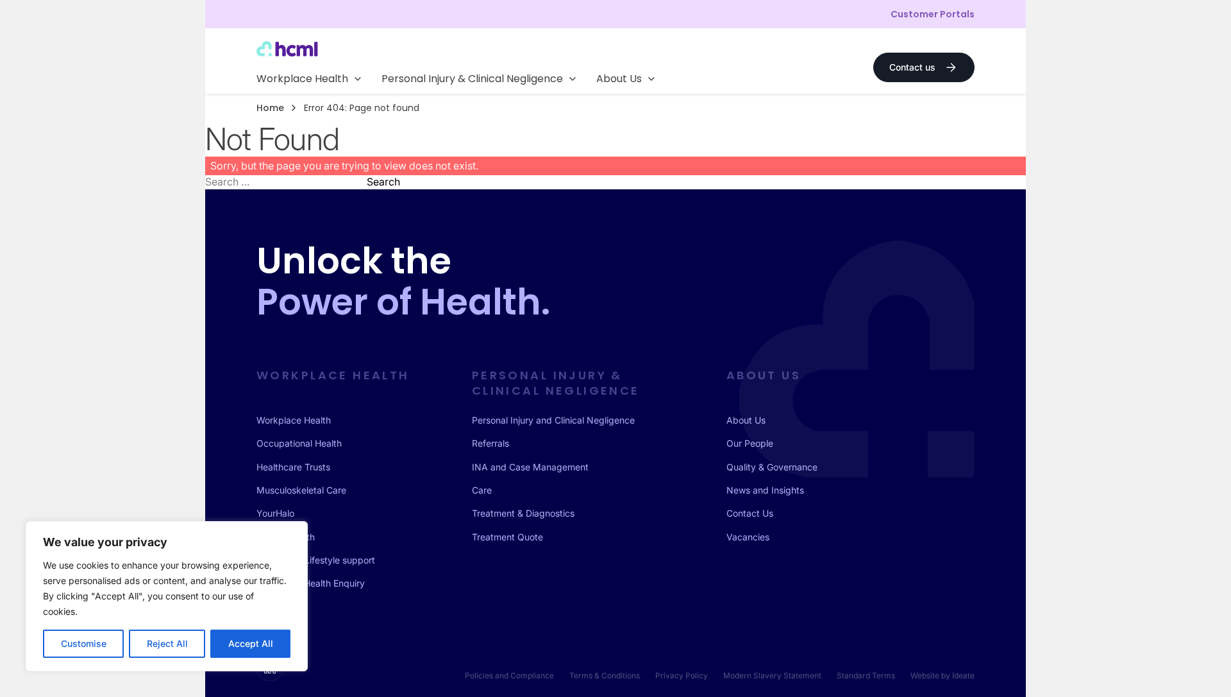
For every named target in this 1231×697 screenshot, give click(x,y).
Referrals (490, 443)
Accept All (250, 643)
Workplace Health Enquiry (310, 583)
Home (270, 107)
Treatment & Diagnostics (523, 513)
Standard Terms (866, 675)
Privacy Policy (681, 675)
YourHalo (275, 513)
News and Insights (765, 490)
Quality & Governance (771, 466)
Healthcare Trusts (293, 466)
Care (482, 490)
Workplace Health (293, 420)
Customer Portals (933, 14)
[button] (308, 79)
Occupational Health (299, 443)
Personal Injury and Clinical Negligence (553, 420)
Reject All (167, 643)
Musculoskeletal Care (301, 490)
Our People (749, 443)
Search (383, 181)
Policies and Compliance (509, 675)
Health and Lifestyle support (315, 560)
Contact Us (749, 513)
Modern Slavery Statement (772, 675)
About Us (746, 420)
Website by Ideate (942, 675)
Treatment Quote (507, 536)
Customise (83, 643)
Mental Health (285, 536)
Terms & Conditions (604, 675)
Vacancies (747, 536)
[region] (167, 596)
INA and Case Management (530, 466)
